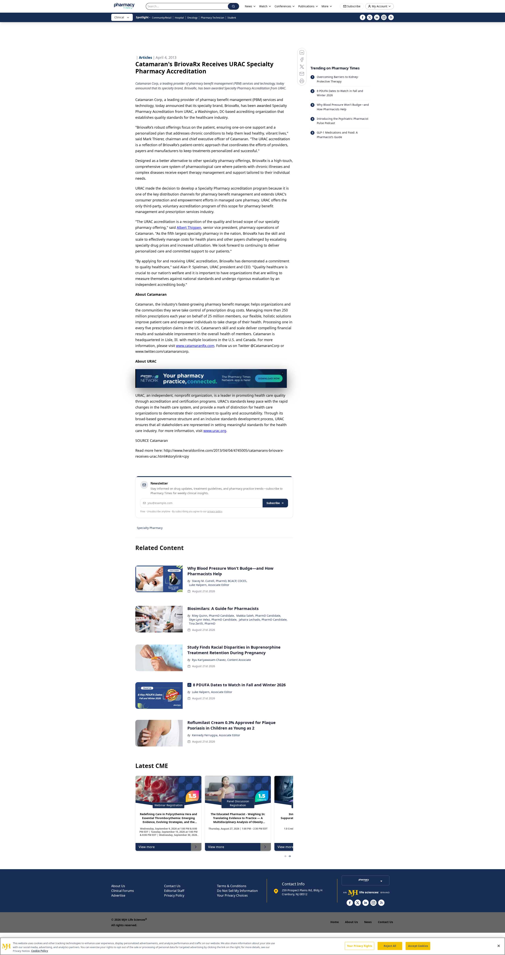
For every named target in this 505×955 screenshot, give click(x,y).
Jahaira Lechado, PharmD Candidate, (263, 619)
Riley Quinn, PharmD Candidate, (213, 615)
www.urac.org (214, 430)
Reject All (390, 946)
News (368, 922)
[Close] (498, 945)
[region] (252, 946)
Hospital (179, 17)
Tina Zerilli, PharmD (202, 623)
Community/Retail (161, 17)
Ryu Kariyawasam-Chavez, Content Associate (221, 660)
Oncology (192, 17)
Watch (263, 6)
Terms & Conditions (231, 886)
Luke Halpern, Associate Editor (209, 585)
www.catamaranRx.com (195, 345)
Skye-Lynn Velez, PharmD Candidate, (213, 619)
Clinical (119, 17)
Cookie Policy (39, 951)
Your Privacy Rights (359, 946)
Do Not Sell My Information (237, 891)
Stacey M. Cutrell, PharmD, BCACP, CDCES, (219, 581)
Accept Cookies (418, 946)
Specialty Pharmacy (150, 528)
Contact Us (172, 886)
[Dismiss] (282, 373)
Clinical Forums (122, 891)
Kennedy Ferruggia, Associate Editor (216, 735)
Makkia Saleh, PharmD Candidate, (258, 615)
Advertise (118, 895)
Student (231, 17)
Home (334, 922)
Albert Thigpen (189, 227)
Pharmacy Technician (212, 17)
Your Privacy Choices (232, 895)
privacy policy (214, 511)
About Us (118, 886)
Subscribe (273, 503)
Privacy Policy (174, 895)
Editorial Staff (174, 891)
